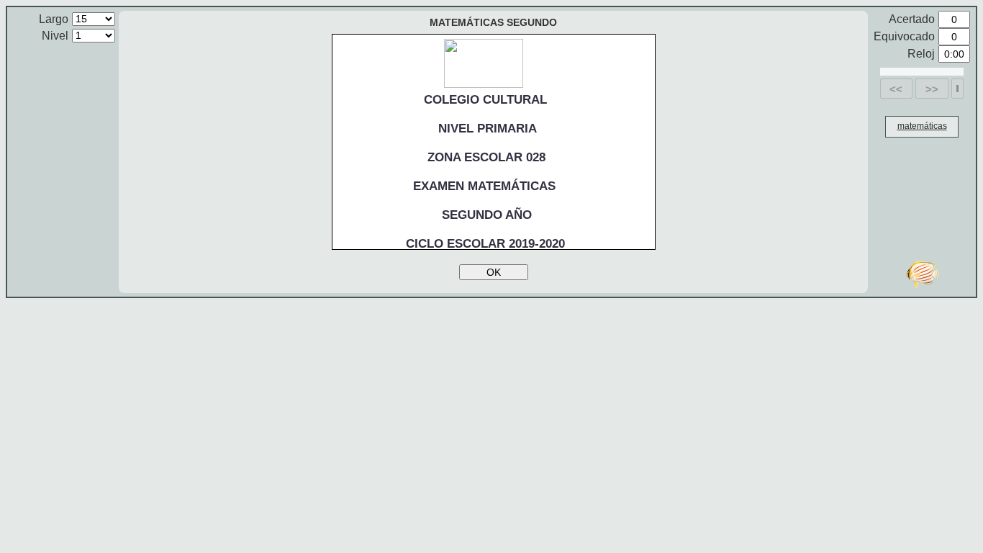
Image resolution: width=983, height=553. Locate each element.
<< (895, 89)
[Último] (957, 88)
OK (493, 272)
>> (931, 89)
